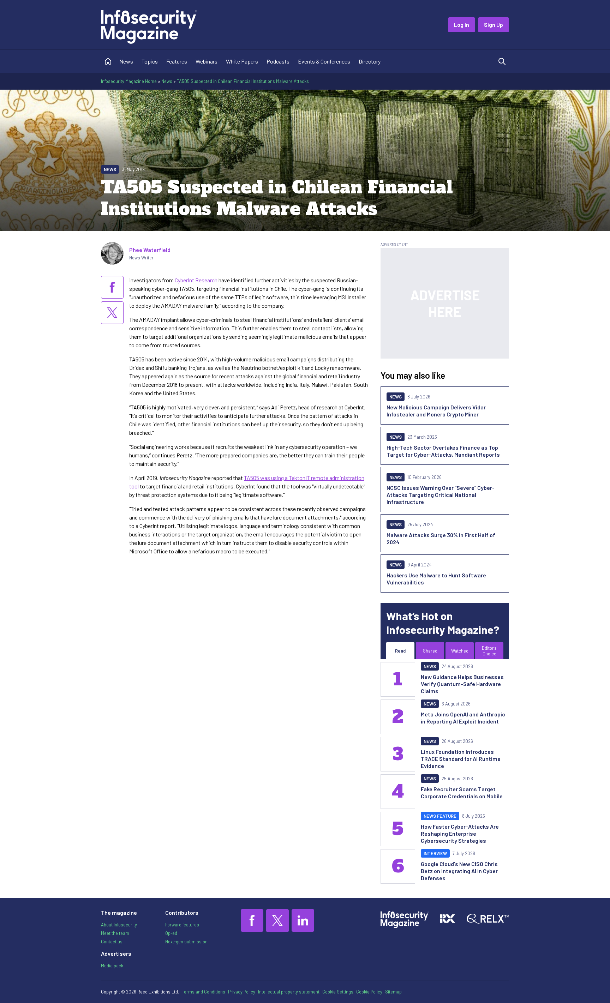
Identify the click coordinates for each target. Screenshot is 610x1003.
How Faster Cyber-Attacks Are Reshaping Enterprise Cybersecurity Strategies (460, 833)
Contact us (111, 941)
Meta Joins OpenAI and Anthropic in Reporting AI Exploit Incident (463, 718)
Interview (435, 853)
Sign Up (493, 24)
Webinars (206, 61)
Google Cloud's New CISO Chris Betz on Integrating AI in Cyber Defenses (459, 870)
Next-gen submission (186, 941)
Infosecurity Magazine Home (129, 81)
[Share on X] (112, 312)
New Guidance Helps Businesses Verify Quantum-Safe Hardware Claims (462, 683)
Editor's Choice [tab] (489, 650)
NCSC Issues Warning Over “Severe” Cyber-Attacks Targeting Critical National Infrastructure (441, 494)
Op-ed (171, 933)
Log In (461, 24)
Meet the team (115, 933)
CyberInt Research (196, 280)
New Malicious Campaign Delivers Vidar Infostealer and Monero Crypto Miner (436, 411)
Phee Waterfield (150, 249)
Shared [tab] (430, 651)
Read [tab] (400, 651)
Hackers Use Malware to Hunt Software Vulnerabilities (436, 578)
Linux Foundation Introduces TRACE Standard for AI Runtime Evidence (461, 758)
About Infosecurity (119, 924)
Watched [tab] (459, 651)
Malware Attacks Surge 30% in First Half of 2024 (441, 538)
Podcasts (278, 61)
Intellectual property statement (288, 992)
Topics (150, 61)
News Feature (440, 816)
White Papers (242, 61)
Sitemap (393, 992)
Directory (370, 61)
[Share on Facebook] (112, 287)
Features (176, 61)
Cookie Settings (337, 992)
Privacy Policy (241, 992)
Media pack (112, 965)
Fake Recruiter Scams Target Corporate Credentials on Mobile (462, 792)
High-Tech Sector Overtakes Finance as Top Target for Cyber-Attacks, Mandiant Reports (443, 451)
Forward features (182, 924)
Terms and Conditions (203, 992)
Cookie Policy (369, 992)
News (126, 61)
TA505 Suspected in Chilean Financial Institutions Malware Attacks (243, 81)
